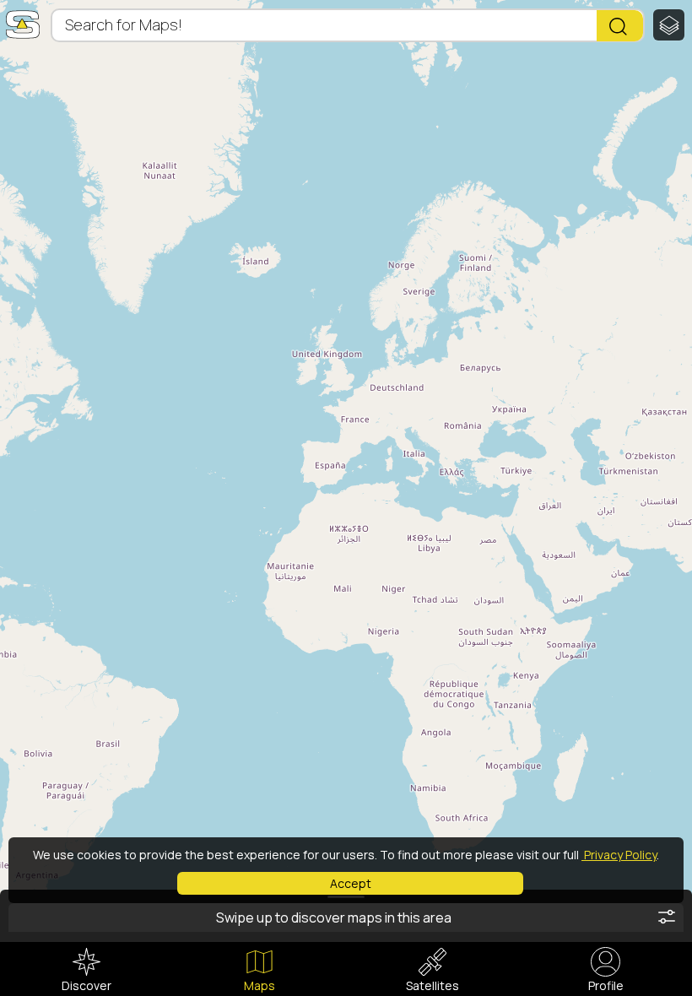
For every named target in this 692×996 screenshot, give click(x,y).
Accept (350, 883)
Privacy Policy (619, 855)
